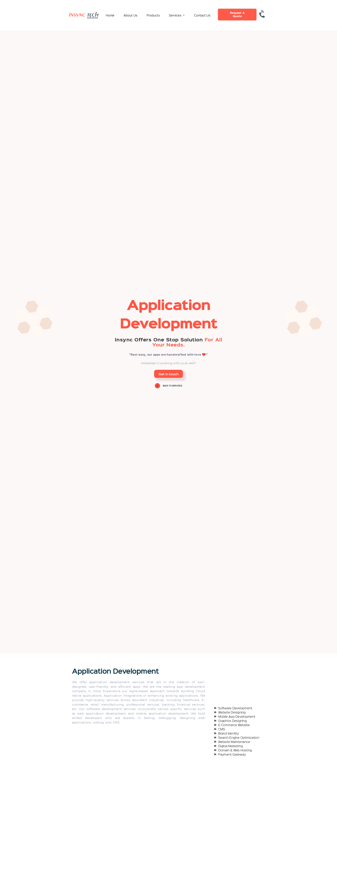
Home (110, 15)
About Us (130, 15)
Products (153, 15)
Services (175, 15)
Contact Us (202, 15)
